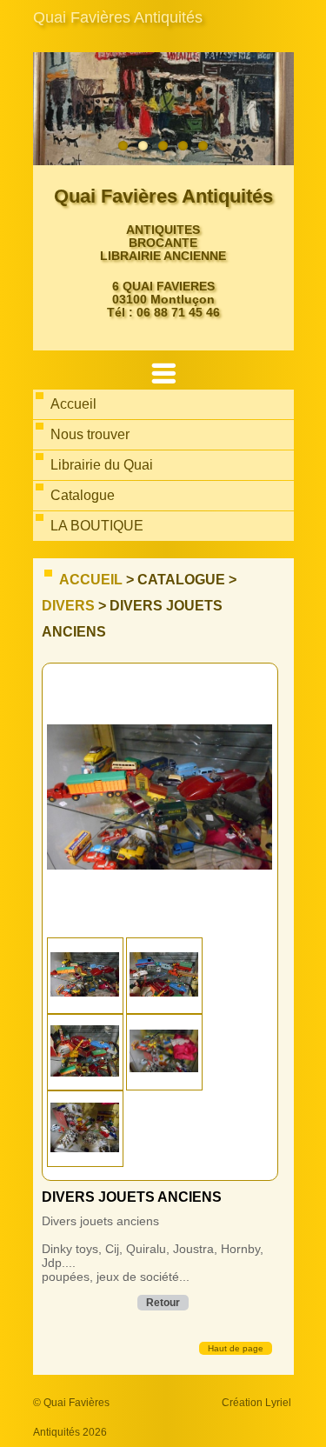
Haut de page (235, 1348)
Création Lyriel (256, 1403)
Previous (50, 108)
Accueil (91, 579)
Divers (68, 605)
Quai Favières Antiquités (118, 17)
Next (276, 108)
